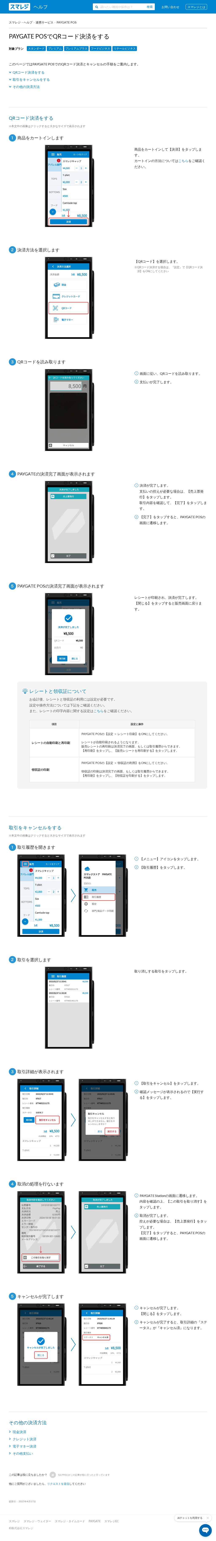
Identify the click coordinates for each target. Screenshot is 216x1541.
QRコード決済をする (29, 72)
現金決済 (19, 1432)
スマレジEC (111, 1521)
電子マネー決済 (24, 1446)
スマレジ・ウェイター (37, 1521)
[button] (53, 1475)
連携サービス (44, 22)
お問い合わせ (170, 7)
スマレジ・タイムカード (70, 1521)
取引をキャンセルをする (31, 79)
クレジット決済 (24, 1439)
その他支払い (23, 1453)
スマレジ (14, 1521)
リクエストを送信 (58, 1483)
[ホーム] (28, 7)
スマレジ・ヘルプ (20, 22)
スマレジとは (196, 7)
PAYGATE (95, 1521)
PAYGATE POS (67, 22)
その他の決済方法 (26, 87)
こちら (183, 161)
